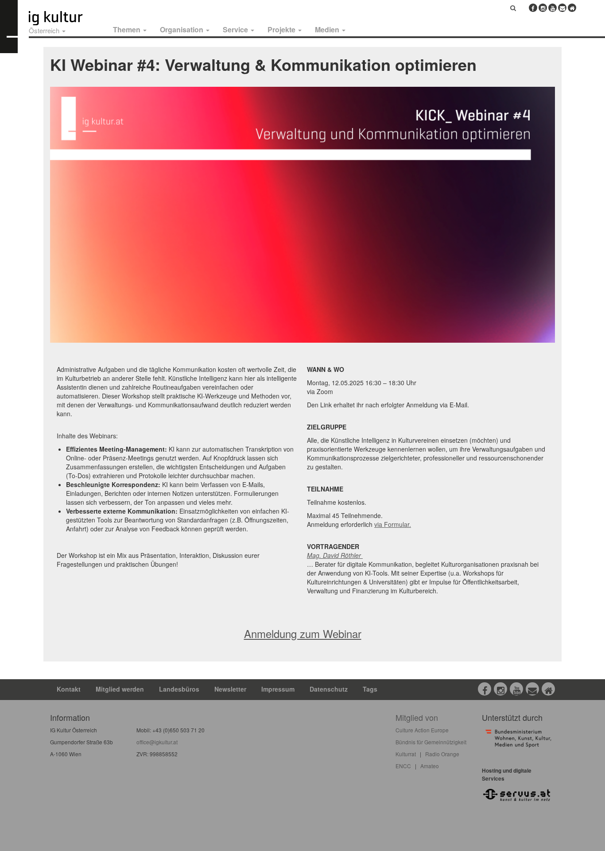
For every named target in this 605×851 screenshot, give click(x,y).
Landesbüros (179, 689)
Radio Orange (442, 754)
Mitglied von (417, 717)
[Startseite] (65, 18)
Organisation (182, 29)
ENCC (403, 766)
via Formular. (392, 524)
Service (236, 29)
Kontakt (69, 689)
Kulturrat (406, 754)
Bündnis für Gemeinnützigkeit (431, 742)
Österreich (45, 30)
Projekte (282, 29)
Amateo (429, 766)
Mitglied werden (120, 689)
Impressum (278, 689)
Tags (370, 689)
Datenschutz (329, 689)
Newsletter (230, 689)
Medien (328, 29)
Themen (127, 29)
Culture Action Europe (422, 730)
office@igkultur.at (157, 742)
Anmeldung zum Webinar (302, 633)
